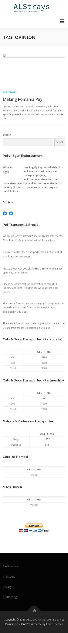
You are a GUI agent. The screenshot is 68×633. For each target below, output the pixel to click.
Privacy (7, 587)
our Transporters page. (17, 256)
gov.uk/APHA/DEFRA (35, 268)
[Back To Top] (34, 610)
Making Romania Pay (22, 99)
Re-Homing (10, 597)
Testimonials (11, 566)
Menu (62, 21)
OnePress (27, 624)
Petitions (10, 92)
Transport (9, 576)
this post (22, 311)
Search (7, 134)
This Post (8, 240)
